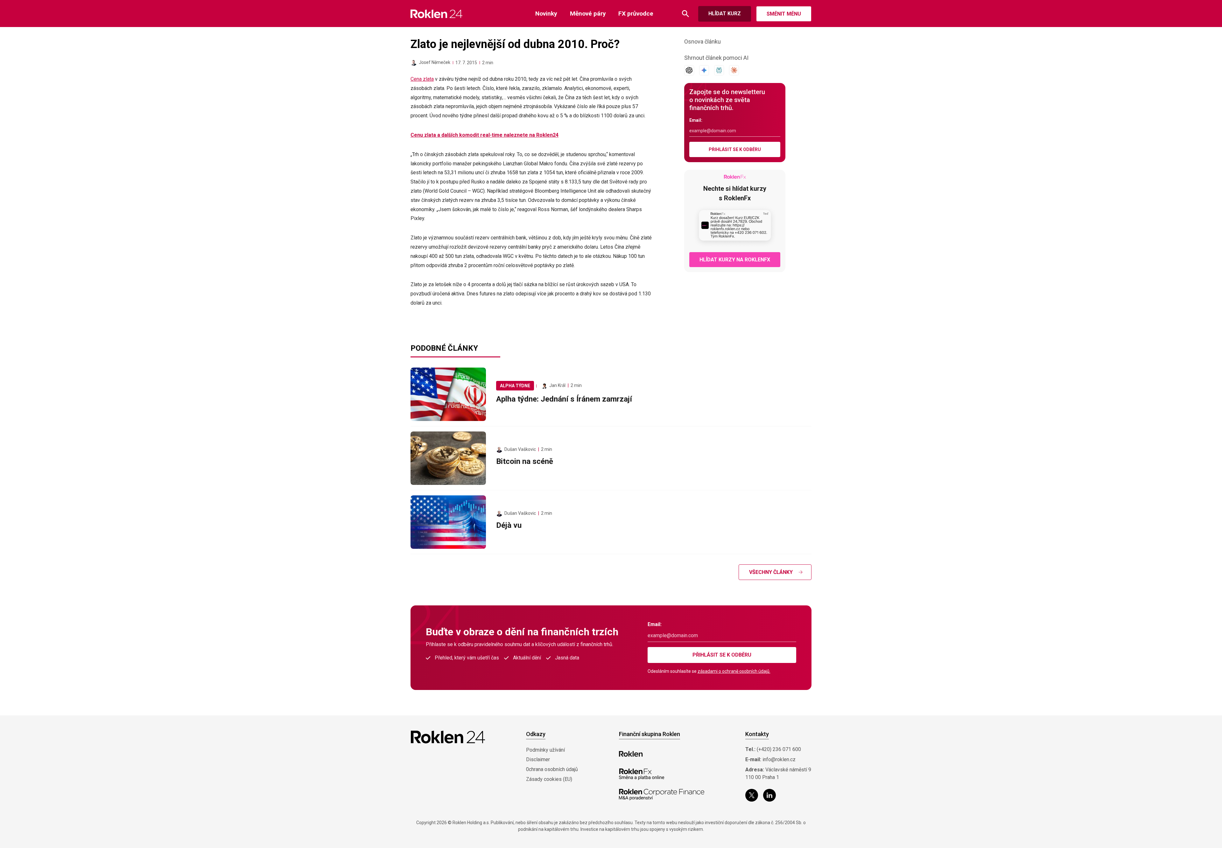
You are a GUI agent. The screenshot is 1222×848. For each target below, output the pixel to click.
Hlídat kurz (724, 13)
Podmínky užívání (545, 750)
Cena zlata (422, 79)
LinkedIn (769, 795)
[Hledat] (685, 14)
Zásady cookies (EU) (549, 779)
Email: (695, 120)
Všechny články (771, 572)
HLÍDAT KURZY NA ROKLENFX (734, 260)
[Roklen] (631, 754)
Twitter (751, 795)
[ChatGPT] (689, 70)
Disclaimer (538, 759)
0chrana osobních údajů (552, 769)
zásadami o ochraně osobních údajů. (734, 671)
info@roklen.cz (779, 759)
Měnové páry (588, 13)
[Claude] (734, 70)
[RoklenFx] (641, 774)
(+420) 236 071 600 (779, 749)
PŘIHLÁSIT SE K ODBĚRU (735, 149)
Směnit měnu (784, 14)
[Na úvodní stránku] (436, 13)
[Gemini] (704, 70)
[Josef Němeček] (414, 62)
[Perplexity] (719, 70)
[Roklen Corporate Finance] (661, 794)
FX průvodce (635, 13)
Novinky (546, 13)
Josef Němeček (434, 62)
